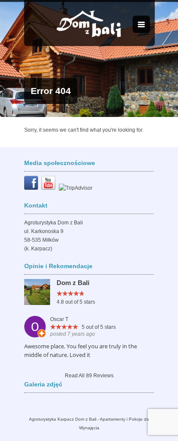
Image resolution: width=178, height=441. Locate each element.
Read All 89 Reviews (89, 376)
